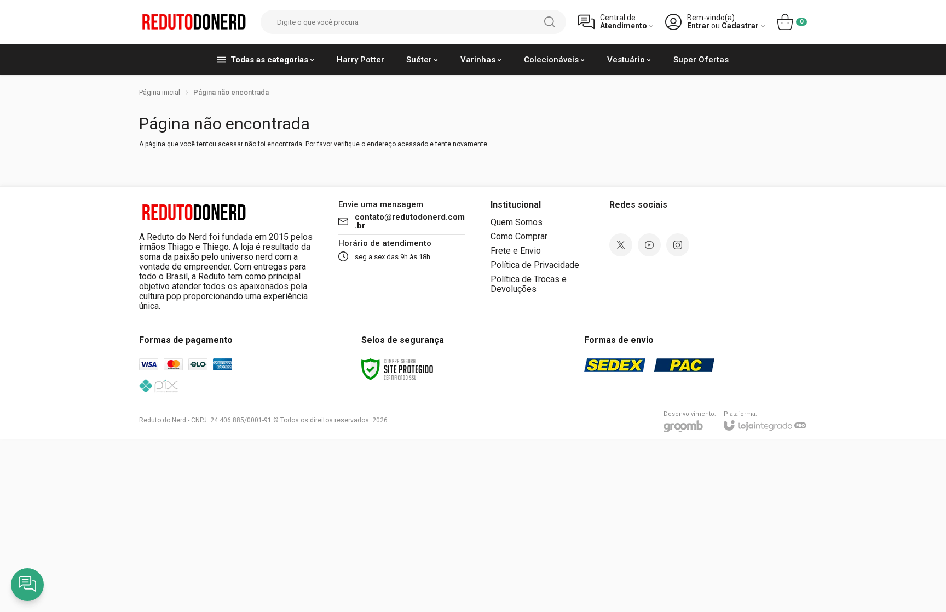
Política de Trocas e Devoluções (529, 284)
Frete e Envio (516, 250)
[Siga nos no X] (620, 244)
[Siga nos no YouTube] (649, 244)
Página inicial (159, 92)
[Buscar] (549, 22)
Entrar (698, 26)
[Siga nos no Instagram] (677, 244)
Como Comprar (519, 236)
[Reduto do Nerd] (194, 22)
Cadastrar (740, 26)
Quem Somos (517, 222)
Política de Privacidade (535, 265)
